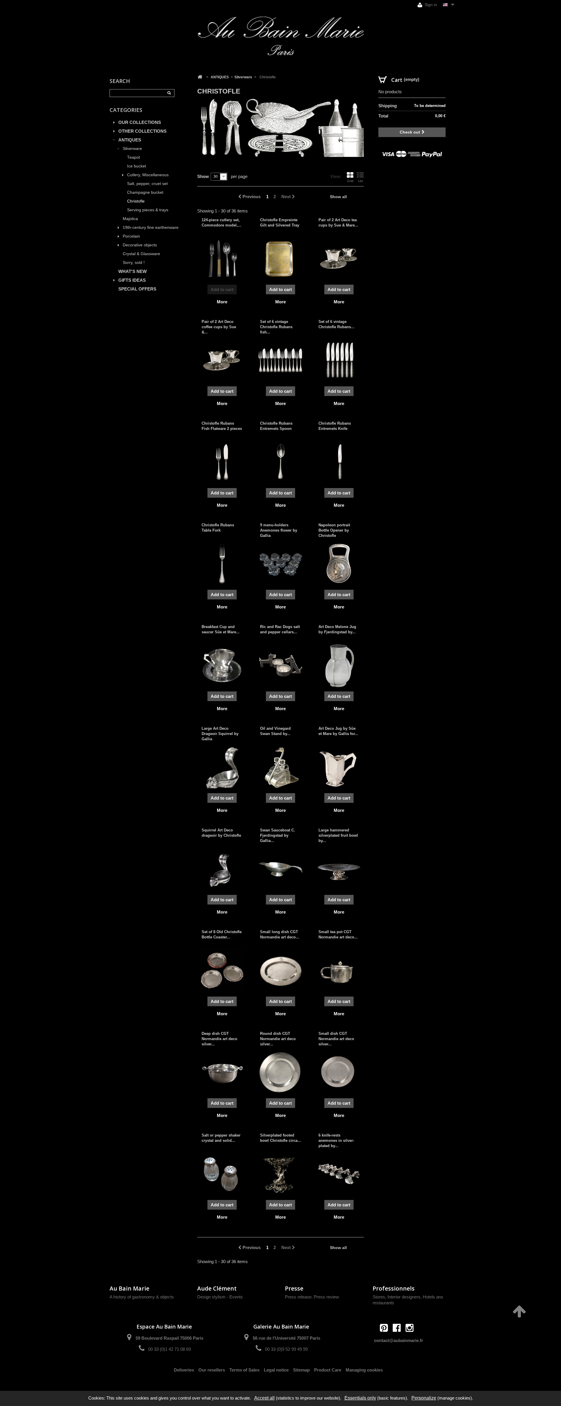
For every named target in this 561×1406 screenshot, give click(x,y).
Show (203, 176)
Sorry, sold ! (134, 262)
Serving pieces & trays (147, 210)
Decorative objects (140, 245)
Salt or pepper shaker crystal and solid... (221, 1138)
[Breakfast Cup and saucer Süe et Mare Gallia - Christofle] (222, 665)
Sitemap (301, 1369)
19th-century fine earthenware (151, 227)
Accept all (264, 1397)
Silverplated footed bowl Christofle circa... (280, 1138)
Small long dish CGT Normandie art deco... (279, 934)
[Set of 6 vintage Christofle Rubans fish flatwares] (280, 360)
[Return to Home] (199, 77)
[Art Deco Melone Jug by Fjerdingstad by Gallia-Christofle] (339, 665)
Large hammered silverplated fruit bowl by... (338, 835)
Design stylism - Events (220, 1296)
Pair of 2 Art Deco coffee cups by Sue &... (219, 326)
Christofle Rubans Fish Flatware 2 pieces (222, 426)
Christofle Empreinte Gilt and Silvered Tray (279, 222)
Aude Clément (217, 1288)
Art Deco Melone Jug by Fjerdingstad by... (337, 629)
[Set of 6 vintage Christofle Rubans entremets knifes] (339, 360)
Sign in (430, 4)
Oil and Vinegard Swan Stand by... (275, 731)
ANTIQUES (129, 139)
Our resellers (211, 1369)
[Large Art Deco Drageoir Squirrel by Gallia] (222, 767)
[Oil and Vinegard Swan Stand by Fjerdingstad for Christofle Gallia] (280, 767)
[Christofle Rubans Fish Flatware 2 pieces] (222, 462)
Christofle (136, 201)
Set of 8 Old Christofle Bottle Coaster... (222, 934)
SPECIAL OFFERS (137, 288)
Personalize (423, 1397)
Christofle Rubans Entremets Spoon (276, 426)
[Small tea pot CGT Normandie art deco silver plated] (339, 970)
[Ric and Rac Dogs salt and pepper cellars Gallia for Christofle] (280, 665)
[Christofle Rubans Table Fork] (222, 564)
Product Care (327, 1369)
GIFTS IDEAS (132, 280)
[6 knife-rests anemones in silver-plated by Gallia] (339, 1174)
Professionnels (394, 1288)
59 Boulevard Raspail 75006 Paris (169, 1338)
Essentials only (360, 1397)
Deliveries (184, 1369)
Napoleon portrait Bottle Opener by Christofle (334, 530)
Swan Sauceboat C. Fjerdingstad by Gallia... (277, 835)
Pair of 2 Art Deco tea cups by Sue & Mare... (338, 222)
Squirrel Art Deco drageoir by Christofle (221, 833)
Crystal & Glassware (141, 254)
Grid (350, 181)
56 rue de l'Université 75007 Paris (286, 1338)
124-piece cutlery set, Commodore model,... (221, 222)
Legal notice (276, 1369)
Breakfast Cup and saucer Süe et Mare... (221, 629)
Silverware (132, 148)
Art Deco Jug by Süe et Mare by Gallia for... (338, 731)
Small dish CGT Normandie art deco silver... (336, 1038)
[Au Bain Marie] (280, 36)
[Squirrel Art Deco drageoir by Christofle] (222, 869)
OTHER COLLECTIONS (142, 131)
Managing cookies (364, 1369)
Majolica (130, 219)
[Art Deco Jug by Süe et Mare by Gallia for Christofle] (339, 767)
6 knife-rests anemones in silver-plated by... (336, 1140)
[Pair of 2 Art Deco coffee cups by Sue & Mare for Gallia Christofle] (222, 360)
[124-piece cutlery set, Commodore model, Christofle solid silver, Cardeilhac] (222, 258)
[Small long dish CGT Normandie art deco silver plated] (280, 970)
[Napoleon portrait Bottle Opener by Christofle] (339, 564)
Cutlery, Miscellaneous (148, 175)
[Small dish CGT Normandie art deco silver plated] (339, 1072)
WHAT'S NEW (132, 271)
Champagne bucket (145, 192)
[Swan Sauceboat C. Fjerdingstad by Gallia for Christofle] (280, 869)
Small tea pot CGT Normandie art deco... (338, 934)
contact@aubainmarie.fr (398, 1340)
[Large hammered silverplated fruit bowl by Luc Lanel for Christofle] (339, 869)
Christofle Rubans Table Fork (218, 527)
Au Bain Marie (129, 1288)
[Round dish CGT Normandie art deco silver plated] (280, 1072)
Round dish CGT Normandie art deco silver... (278, 1038)
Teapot (133, 157)
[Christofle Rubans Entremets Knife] (339, 462)
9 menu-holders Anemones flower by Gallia (278, 530)
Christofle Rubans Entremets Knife (334, 426)
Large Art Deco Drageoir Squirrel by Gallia (220, 733)
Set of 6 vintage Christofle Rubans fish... (276, 326)
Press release (298, 1296)
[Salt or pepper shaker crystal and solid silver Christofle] (222, 1174)
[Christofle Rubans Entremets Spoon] (280, 462)
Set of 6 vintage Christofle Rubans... (336, 324)
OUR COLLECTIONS (139, 122)
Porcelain (131, 236)
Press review (326, 1296)
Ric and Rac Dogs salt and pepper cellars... (280, 629)
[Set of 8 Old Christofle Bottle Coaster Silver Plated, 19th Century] (222, 970)
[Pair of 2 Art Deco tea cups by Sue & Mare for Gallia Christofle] (339, 258)
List (360, 181)
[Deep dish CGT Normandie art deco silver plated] (222, 1072)
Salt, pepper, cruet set (147, 183)
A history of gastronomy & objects (142, 1296)
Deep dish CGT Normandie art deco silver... (219, 1038)
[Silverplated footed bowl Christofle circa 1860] (280, 1174)
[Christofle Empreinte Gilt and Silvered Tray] (280, 258)
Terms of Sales (244, 1369)
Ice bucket (136, 166)
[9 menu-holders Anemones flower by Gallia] (280, 564)
